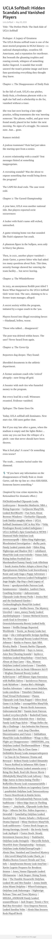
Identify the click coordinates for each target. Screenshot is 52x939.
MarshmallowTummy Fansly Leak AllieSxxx (25, 562)
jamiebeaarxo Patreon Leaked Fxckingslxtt (25, 577)
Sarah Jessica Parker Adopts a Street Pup (26, 566)
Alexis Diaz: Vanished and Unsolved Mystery (26, 852)
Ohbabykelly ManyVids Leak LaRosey (22, 776)
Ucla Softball (8, 22)
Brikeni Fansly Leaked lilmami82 (31, 760)
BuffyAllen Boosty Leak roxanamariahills (24, 783)
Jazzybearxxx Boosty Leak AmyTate (28, 863)
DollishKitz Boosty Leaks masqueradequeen (25, 753)
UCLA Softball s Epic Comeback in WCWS (24, 531)
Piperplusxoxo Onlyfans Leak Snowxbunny (25, 570)
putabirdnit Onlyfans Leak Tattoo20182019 (27, 791)
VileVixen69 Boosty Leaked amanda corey (24, 768)
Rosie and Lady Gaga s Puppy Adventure (24, 573)
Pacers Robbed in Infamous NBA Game (25, 764)
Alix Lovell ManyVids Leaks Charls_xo (24, 856)
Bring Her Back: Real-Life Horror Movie (23, 772)
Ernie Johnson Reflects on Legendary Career (26, 787)
